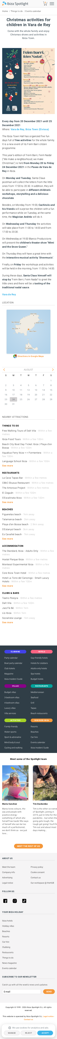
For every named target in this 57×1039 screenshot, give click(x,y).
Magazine (8, 674)
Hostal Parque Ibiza (25, 559)
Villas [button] (15, 686)
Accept (45, 1033)
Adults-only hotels (39, 668)
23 (6, 399)
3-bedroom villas (11, 697)
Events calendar (33, 11)
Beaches (34, 732)
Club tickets (9, 668)
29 (51, 399)
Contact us (36, 877)
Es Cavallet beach (18, 534)
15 (51, 390)
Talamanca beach (18, 519)
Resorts (34, 726)
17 (13, 394)
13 (36, 390)
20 (36, 394)
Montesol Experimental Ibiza (25, 566)
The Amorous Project (25, 487)
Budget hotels (37, 679)
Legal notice (7, 883)
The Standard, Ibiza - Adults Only (28, 553)
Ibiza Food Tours (22, 439)
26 (28, 399)
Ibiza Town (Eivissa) (37, 129)
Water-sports (10, 732)
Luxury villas (9, 708)
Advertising (7, 877)
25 (21, 399)
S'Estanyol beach (18, 529)
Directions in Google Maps (31, 356)
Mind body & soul (12, 742)
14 (43, 390)
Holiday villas (8, 926)
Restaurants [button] (41, 686)
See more (7, 466)
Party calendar (11, 658)
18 (21, 394)
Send (49, 991)
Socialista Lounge (18, 618)
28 (43, 399)
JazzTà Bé (15, 608)
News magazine (9, 963)
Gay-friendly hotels (39, 658)
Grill (32, 703)
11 (21, 390)
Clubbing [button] (15, 652)
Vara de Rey (17, 129)
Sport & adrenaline (12, 737)
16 (6, 394)
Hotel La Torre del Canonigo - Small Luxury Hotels (25, 580)
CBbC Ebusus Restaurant (27, 482)
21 (43, 394)
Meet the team (8, 867)
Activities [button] (15, 720)
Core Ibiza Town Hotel (26, 573)
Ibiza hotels (7, 921)
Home (5, 11)
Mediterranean (37, 692)
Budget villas (10, 692)
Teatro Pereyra (22, 598)
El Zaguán (19, 492)
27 (36, 399)
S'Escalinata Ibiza (23, 497)
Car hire (34, 737)
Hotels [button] (41, 652)
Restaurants (7, 952)
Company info (8, 872)
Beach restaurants (39, 713)
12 (28, 390)
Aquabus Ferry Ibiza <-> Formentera (27, 454)
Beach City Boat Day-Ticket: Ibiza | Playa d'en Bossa (27, 446)
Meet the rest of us (28, 846)
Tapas (33, 708)
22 (51, 394)
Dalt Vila (18, 603)
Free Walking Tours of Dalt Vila (27, 432)
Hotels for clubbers (39, 663)
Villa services (10, 713)
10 (13, 390)
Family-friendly (11, 726)
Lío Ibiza (14, 613)
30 (6, 404)
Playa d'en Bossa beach (23, 524)
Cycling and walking (13, 747)
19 (28, 394)
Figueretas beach (18, 514)
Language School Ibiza (26, 461)
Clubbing (6, 947)
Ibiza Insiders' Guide (13, 679)
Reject (28, 1033)
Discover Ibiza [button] (41, 720)
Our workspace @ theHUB (42, 883)
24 (13, 399)
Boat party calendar (13, 663)
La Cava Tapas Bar (24, 477)
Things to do (17, 11)
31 (13, 404)
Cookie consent (38, 872)
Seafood (34, 697)
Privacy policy (37, 867)
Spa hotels (35, 674)
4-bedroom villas (11, 703)
